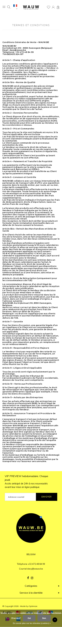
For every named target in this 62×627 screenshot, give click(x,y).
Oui (29, 618)
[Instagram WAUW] (32, 578)
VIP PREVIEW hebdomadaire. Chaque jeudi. (26, 481)
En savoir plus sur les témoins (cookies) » (32, 623)
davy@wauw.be (35, 568)
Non (44, 618)
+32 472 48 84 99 (36, 564)
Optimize (33, 606)
